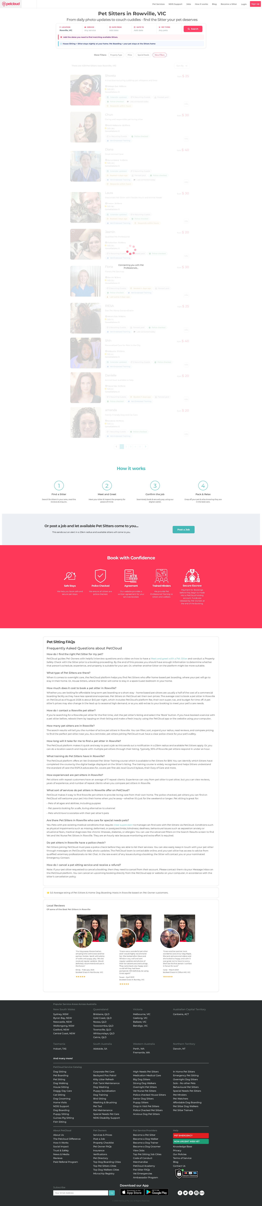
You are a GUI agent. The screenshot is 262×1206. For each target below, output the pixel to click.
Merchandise (140, 1162)
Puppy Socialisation (104, 1090)
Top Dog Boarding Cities (107, 1162)
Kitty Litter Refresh (103, 1079)
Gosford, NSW (61, 1029)
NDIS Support (175, 4)
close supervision (123, 825)
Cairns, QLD (99, 1037)
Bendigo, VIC (140, 1025)
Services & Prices (102, 1135)
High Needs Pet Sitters (146, 1071)
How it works (201, 4)
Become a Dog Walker (145, 1139)
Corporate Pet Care (103, 1071)
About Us (58, 1135)
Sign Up (255, 4)
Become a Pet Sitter (144, 1135)
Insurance (98, 1150)
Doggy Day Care (62, 1090)
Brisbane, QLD (101, 1014)
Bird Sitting (99, 1098)
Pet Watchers (180, 1098)
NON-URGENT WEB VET (187, 1141)
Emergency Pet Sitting (186, 1075)
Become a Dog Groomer (146, 1146)
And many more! (63, 1058)
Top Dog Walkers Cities (106, 1169)
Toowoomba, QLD (103, 1025)
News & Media (61, 1154)
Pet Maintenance (102, 1110)
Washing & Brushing (105, 1102)
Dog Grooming (61, 1098)
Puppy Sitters (140, 1102)
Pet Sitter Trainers (183, 1110)
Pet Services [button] (158, 4)
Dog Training (100, 1094)
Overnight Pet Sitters (145, 1087)
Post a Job (183, 529)
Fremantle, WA (141, 1052)
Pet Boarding (60, 1075)
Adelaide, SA (100, 1048)
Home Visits (60, 1102)
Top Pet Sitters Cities (104, 1166)
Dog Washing (101, 1087)
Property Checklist (103, 1142)
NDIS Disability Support (106, 1118)
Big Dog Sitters (141, 1079)
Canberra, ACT (181, 1014)
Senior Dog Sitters (143, 1098)
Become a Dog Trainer (145, 1142)
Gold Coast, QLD (102, 1018)
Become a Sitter (229, 4)
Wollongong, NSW (63, 1025)
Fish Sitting (59, 1121)
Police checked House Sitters (149, 1094)
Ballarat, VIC (139, 1021)
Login (244, 4)
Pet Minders (180, 1094)
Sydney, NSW (61, 1014)
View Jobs (139, 1150)
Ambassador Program (145, 1177)
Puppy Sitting (61, 1114)
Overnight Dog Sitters (185, 1079)
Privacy (177, 1150)
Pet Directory (100, 1158)
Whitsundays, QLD (103, 1033)
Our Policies (180, 1154)
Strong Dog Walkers (144, 1083)
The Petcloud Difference (67, 1139)
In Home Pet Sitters (184, 1071)
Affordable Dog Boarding (187, 1102)
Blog (214, 4)
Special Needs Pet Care (106, 1114)
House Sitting (61, 1087)
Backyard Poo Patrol (104, 1075)
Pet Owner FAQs (102, 1146)
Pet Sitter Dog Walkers (185, 1106)
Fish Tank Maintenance (106, 1083)
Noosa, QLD (99, 1021)
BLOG (202, 1193)
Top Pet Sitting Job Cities (147, 1154)
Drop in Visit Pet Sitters (146, 1106)
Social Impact (61, 1146)
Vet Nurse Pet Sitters (144, 1090)
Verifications (100, 1154)
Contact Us (179, 1166)
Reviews (57, 1158)
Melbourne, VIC (141, 1014)
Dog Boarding (61, 1110)
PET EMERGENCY (183, 1135)
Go (112, 1193)
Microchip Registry (103, 1173)
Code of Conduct (142, 1158)
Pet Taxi (97, 1106)
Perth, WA (138, 1048)
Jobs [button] (188, 4)
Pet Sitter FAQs (141, 1169)
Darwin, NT (179, 1048)
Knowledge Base (182, 1146)
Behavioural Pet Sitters (186, 1087)
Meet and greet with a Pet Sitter (169, 658)
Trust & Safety (61, 1150)
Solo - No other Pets (184, 1083)
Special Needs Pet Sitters (187, 1090)
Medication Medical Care (147, 1075)
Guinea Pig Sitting (63, 1118)
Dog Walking (60, 1083)
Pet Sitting (59, 1079)
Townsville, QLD (102, 1029)
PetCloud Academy (144, 1166)
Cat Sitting (59, 1094)
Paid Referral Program (65, 1162)
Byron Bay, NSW (62, 1018)
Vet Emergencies (142, 1173)
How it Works (60, 1142)
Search (194, 29)
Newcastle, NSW (62, 1021)
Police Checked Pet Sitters (148, 1110)
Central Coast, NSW (64, 1033)
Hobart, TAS (59, 1048)
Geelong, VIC (140, 1018)
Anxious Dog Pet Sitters (146, 1114)
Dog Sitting (59, 1071)
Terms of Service (182, 1158)
